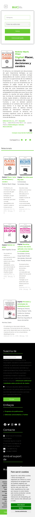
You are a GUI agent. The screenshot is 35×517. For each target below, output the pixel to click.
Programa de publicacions (14, 411)
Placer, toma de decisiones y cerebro (9, 179)
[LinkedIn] (30, 140)
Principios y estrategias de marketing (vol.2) (24, 304)
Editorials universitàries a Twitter (16, 414)
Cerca (17, 31)
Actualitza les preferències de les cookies (15, 1)
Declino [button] (21, 508)
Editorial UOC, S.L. (8, 121)
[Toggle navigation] (5, 6)
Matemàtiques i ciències (16, 124)
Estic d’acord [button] (21, 504)
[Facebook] (21, 140)
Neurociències (7, 126)
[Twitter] (25, 140)
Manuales (22, 121)
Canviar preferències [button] (21, 511)
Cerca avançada (17, 38)
